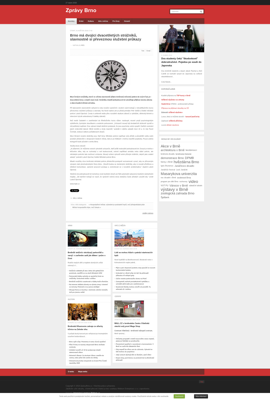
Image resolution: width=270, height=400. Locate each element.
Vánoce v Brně (178, 185)
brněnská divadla (168, 154)
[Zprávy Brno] (79, 10)
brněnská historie (183, 154)
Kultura (91, 21)
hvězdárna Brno (186, 162)
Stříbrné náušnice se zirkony (172, 100)
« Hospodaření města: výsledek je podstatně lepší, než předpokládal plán (117, 205)
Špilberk (165, 197)
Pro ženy (116, 21)
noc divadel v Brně (168, 178)
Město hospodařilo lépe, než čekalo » (86, 207)
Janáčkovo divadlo (184, 165)
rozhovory (183, 181)
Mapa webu (82, 372)
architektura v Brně (172, 150)
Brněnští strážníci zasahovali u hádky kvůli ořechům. (88, 281)
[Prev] (201, 50)
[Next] (196, 50)
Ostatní (127, 21)
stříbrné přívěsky (176, 121)
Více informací (201, 396)
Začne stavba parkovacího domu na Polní (131, 278)
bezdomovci (191, 150)
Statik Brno (166, 104)
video (193, 182)
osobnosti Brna (184, 177)
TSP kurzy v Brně (183, 96)
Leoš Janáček (182, 170)
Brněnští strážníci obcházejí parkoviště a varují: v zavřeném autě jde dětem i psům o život (86, 255)
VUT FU (164, 185)
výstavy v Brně (174, 189)
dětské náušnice (172, 125)
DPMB (189, 158)
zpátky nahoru (147, 213)
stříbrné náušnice (175, 112)
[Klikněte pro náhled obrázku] (112, 75)
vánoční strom (195, 185)
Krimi (81, 21)
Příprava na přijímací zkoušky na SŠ (175, 108)
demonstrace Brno (172, 158)
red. (83, 45)
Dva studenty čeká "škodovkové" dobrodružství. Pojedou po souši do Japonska (181, 62)
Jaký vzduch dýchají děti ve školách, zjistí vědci (133, 355)
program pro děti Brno (169, 181)
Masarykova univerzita (179, 174)
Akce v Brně (170, 146)
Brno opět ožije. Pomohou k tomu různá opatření (87, 342)
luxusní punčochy (192, 117)
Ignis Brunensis (167, 166)
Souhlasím (179, 396)
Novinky (71, 21)
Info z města (103, 21)
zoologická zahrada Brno (177, 193)
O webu (71, 372)
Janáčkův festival (168, 170)
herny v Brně (167, 162)
